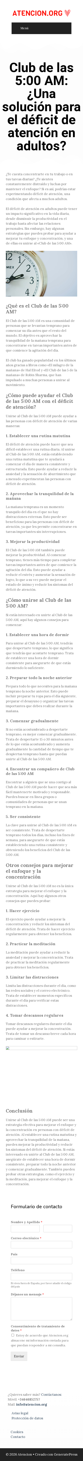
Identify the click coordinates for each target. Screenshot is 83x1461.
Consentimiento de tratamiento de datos (38, 1328)
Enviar (19, 1356)
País (14, 1254)
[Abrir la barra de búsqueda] (65, 29)
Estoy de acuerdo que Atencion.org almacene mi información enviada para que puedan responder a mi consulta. (40, 1340)
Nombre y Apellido (26, 1222)
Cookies (17, 1432)
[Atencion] (41, 13)
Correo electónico (26, 1238)
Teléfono (18, 1270)
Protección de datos (27, 1418)
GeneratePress (65, 1454)
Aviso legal (20, 1413)
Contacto (18, 1437)
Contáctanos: (52, 1394)
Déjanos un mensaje (27, 1294)
